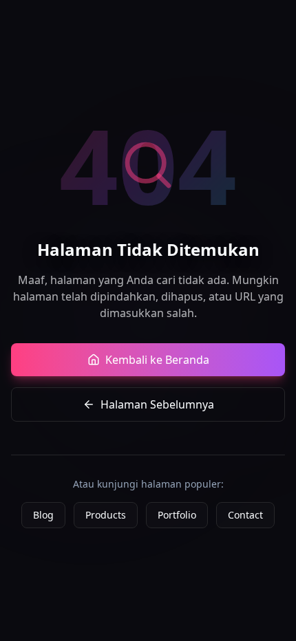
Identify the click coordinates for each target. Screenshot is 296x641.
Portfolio (177, 514)
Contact (245, 514)
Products (105, 514)
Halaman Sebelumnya (157, 404)
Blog (43, 514)
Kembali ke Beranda (157, 359)
